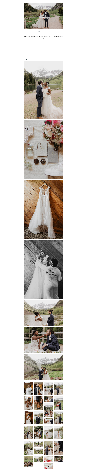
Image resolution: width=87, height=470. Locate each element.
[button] (86, 1)
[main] (43, 31)
